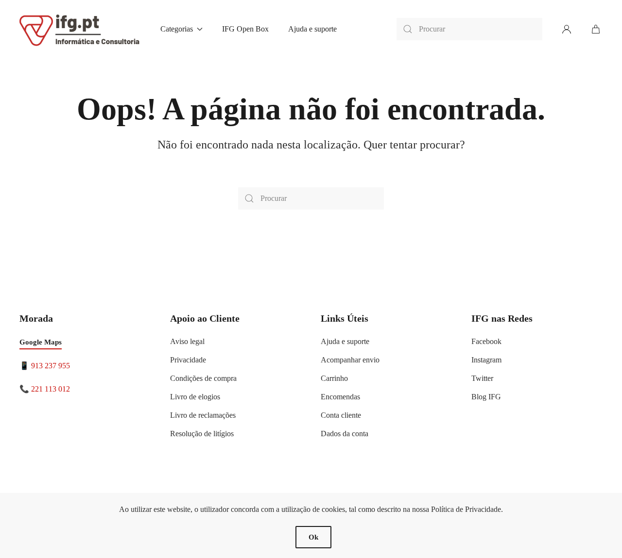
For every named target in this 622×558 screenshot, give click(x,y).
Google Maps (40, 342)
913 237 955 (50, 365)
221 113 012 (50, 389)
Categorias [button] (176, 29)
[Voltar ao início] (80, 29)
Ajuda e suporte (312, 29)
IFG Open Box (245, 29)
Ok (313, 537)
